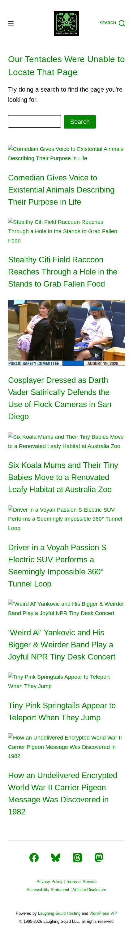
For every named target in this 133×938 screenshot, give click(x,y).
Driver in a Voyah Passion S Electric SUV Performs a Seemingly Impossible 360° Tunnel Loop (57, 565)
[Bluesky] (55, 857)
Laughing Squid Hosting (59, 913)
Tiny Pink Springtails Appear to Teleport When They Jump (62, 711)
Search (80, 121)
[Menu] (11, 23)
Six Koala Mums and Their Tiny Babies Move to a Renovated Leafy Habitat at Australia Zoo (63, 477)
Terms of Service (81, 881)
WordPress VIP (103, 913)
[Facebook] (34, 857)
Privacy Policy (49, 881)
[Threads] (77, 857)
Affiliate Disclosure (89, 889)
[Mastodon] (99, 857)
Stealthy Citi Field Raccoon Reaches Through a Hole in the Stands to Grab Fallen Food (62, 271)
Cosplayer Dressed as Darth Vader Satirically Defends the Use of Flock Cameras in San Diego (59, 398)
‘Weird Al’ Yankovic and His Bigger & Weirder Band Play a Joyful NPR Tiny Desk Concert (61, 644)
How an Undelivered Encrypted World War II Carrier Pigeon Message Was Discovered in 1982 (62, 793)
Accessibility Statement (48, 889)
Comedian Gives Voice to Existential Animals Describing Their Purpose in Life (61, 189)
